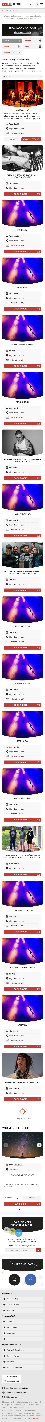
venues (5, 10)
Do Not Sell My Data (30, 1418)
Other (15, 10)
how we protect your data (25, 1245)
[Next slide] (39, 1145)
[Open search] (37, 4)
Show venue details (22, 32)
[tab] (19, 1209)
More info (12, 139)
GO (39, 1250)
